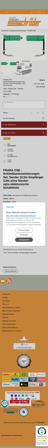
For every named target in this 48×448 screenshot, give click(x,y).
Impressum (10, 207)
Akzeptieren (24, 240)
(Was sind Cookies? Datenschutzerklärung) (21, 215)
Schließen (24, 235)
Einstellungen (24, 230)
